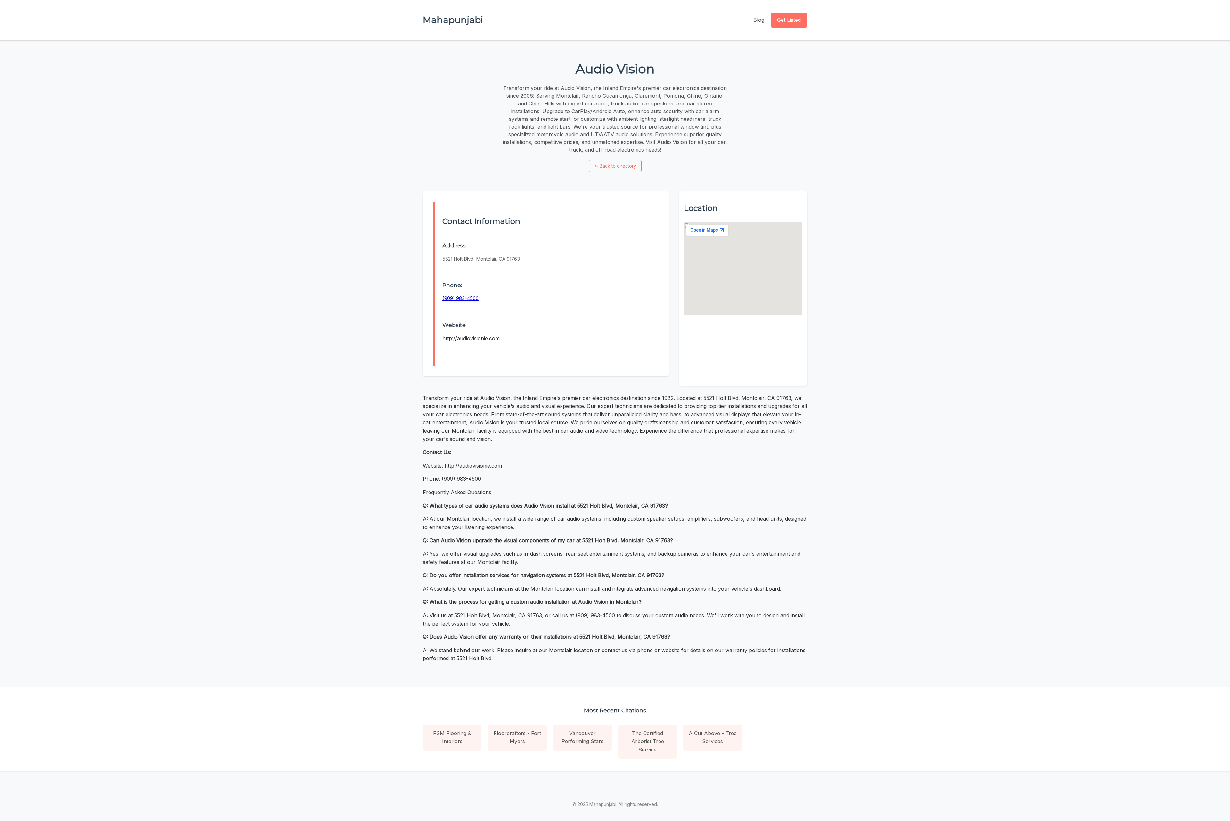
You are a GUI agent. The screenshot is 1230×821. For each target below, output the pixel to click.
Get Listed (789, 20)
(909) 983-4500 (460, 298)
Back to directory (615, 166)
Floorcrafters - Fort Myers (517, 737)
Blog (758, 20)
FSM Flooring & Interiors (452, 737)
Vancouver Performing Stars (582, 737)
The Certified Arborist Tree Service (647, 741)
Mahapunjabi (453, 19)
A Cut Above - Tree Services (713, 737)
